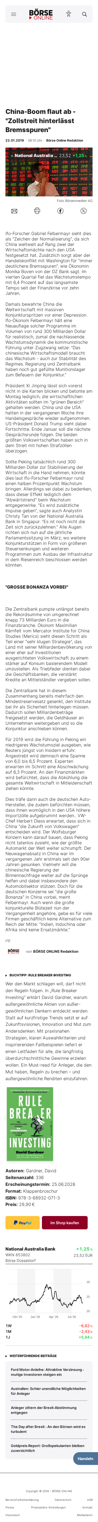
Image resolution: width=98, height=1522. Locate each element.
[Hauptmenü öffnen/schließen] (13, 14)
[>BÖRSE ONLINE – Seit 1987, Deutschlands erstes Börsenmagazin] (41, 14)
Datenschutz (63, 1499)
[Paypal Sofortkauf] (22, 1222)
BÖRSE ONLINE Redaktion (55, 951)
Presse (9, 1507)
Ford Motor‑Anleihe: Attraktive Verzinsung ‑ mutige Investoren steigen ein (47, 1372)
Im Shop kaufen (64, 1222)
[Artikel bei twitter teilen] (83, 210)
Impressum (12, 1515)
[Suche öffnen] (84, 14)
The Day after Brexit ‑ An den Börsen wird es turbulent (48, 1429)
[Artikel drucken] (37, 210)
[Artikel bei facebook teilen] (60, 210)
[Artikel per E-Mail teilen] (14, 211)
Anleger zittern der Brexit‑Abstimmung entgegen (43, 1410)
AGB (90, 1499)
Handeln (85, 1458)
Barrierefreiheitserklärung (22, 1499)
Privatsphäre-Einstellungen (48, 1507)
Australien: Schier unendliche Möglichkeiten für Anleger (48, 1391)
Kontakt (87, 1507)
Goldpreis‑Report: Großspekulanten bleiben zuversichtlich (47, 1448)
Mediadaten (85, 1515)
